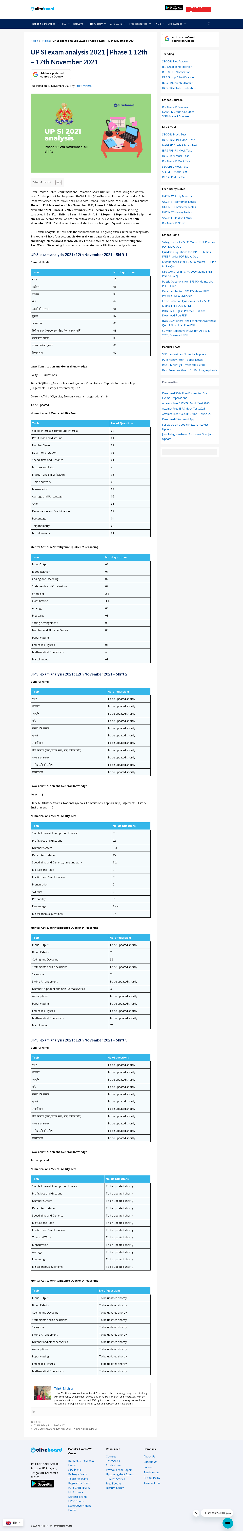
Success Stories (115, 1479)
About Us (149, 1456)
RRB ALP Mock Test (174, 177)
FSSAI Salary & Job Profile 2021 (50, 1425)
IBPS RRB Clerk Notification (179, 88)
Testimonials (152, 1472)
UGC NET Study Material (177, 196)
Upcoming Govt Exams (120, 1474)
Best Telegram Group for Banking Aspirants (189, 370)
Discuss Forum (115, 1488)
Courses (111, 1456)
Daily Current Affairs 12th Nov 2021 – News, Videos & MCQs (66, 1428)
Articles (45, 41)
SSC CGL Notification (175, 61)
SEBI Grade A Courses (175, 116)
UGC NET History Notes (177, 212)
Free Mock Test (196, 9)
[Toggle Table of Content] (57, 182)
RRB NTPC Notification (176, 72)
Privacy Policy (152, 1477)
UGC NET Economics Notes (179, 202)
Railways (78, 23)
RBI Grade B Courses (175, 107)
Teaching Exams (78, 1478)
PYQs (157, 23)
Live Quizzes (175, 23)
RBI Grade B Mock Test (176, 161)
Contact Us (150, 1462)
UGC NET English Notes (177, 217)
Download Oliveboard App (178, 419)
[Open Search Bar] (209, 24)
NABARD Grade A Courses (178, 112)
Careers (148, 1467)
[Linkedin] (33, 1411)
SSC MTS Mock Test (174, 172)
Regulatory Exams (79, 1483)
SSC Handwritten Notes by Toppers (184, 354)
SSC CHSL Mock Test (175, 166)
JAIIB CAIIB (116, 23)
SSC (64, 23)
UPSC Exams (76, 1501)
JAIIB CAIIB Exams (79, 1487)
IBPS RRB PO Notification (177, 82)
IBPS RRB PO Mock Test (177, 150)
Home (34, 41)
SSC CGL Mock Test (174, 134)
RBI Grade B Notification (177, 67)
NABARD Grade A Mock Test (179, 145)
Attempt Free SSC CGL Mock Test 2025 (186, 403)
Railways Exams (77, 1474)
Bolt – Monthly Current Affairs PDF (183, 365)
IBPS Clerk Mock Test (175, 156)
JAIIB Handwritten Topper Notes (182, 360)
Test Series (113, 1461)
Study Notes (113, 1465)
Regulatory (96, 23)
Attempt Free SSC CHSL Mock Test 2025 (186, 414)
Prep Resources (138, 23)
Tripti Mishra (83, 86)
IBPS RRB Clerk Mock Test (178, 140)
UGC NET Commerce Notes (179, 207)
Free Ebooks (113, 1483)
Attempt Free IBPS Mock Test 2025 (183, 408)
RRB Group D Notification (178, 77)
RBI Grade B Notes (173, 223)
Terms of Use (152, 1483)
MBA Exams (75, 1492)
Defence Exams (77, 1497)
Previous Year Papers (119, 1470)
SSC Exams (74, 1469)
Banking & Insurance (43, 23)
